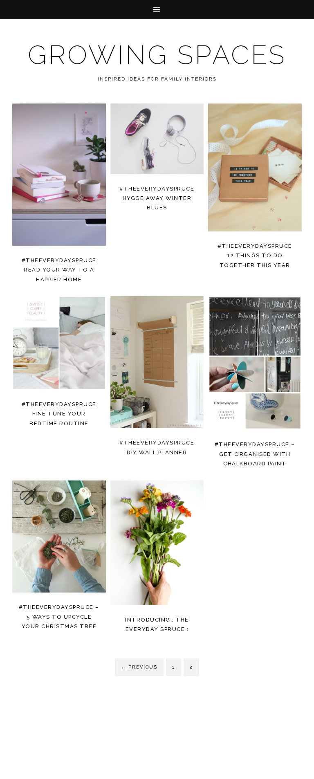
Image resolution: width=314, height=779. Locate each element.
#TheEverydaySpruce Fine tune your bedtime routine (59, 414)
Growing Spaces (157, 55)
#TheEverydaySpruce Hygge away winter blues (156, 198)
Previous (139, 667)
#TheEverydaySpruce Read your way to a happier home (59, 270)
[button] (157, 9)
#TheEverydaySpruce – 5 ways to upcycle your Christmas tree (59, 616)
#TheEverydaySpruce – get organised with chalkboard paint (255, 454)
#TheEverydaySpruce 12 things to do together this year (255, 255)
